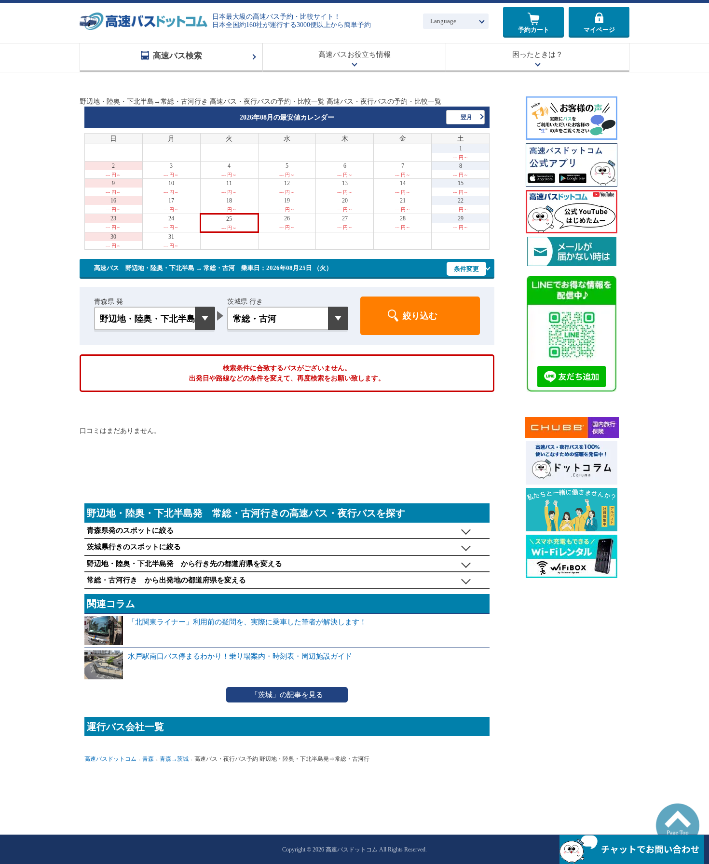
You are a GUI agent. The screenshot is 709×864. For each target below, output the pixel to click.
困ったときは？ (537, 54)
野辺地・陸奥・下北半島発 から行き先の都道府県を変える (184, 563)
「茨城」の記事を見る (287, 695)
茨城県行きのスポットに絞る (134, 547)
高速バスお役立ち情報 (354, 54)
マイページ (599, 29)
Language (443, 21)
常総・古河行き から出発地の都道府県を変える (166, 580)
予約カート (533, 29)
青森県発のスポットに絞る (130, 530)
